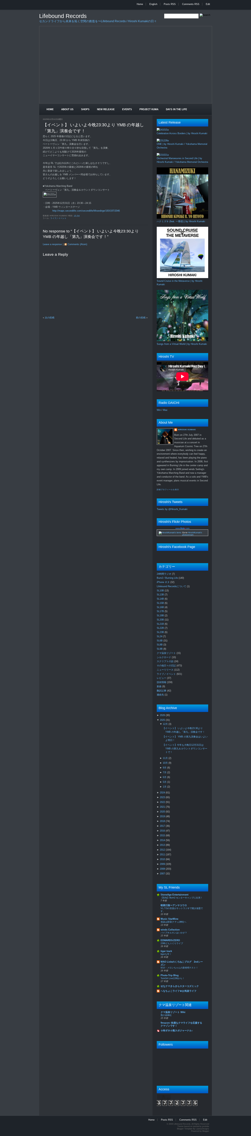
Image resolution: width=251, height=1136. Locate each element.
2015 (163, 835)
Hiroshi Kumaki (187, 430)
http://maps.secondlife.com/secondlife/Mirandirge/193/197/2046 (86, 210)
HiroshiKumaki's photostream (192, 533)
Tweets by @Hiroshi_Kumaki (172, 509)
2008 (163, 868)
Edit (208, 4)
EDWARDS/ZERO (170, 940)
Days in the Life (176, 109)
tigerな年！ (166, 954)
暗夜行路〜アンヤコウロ (174, 905)
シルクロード (164, 657)
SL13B (161, 594)
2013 (163, 845)
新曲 (159, 686)
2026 (163, 715)
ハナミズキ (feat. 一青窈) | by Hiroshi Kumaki (181, 221)
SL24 (160, 636)
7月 (165, 772)
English (153, 4)
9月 (165, 767)
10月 (165, 762)
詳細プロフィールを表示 (168, 490)
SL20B (161, 619)
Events (127, 109)
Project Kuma (148, 109)
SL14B (161, 598)
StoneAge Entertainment (174, 894)
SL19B (161, 615)
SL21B (161, 624)
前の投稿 (141, 317)
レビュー (162, 678)
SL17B (161, 611)
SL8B (160, 644)
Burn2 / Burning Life (168, 578)
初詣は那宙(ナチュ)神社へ (173, 922)
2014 (163, 840)
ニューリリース (165, 669)
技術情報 (162, 682)
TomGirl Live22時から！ (172, 978)
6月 (165, 777)
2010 (163, 859)
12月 (165, 724)
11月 (165, 758)
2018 (163, 821)
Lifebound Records (63, 16)
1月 (165, 786)
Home (140, 4)
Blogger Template (184, 1129)
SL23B (161, 632)
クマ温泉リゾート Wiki (173, 1012)
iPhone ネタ (163, 582)
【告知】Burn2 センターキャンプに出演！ (181, 897)
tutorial (196, 1126)
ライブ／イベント (58, 218)
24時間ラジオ (164, 573)
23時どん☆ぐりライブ (172, 943)
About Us (67, 109)
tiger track (166, 951)
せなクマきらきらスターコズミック (180, 986)
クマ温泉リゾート (167, 653)
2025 (163, 720)
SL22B (161, 628)
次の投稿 (49, 317)
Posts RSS (170, 4)
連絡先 (161, 694)
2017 (163, 826)
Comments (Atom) (77, 244)
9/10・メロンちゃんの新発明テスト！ (179, 967)
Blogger (205, 1131)
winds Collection (170, 929)
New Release (106, 109)
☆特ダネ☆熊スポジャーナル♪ (177, 1030)
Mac (165, 410)
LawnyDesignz (202, 1129)
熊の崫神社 (166, 1015)
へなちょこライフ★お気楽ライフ (178, 991)
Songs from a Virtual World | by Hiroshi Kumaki (182, 344)
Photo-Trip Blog (170, 975)
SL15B (161, 603)
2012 (163, 849)
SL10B (161, 590)
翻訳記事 (162, 690)
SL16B (161, 607)
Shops (85, 109)
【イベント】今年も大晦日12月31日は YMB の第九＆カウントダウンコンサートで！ (185, 748)
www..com (182, 528)
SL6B (160, 640)
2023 (163, 797)
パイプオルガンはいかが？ (174, 932)
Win (159, 410)
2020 (163, 811)
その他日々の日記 (167, 665)
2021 (163, 806)
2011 (163, 854)
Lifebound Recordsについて (172, 586)
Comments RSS (190, 4)
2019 (163, 816)
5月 (165, 782)
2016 (163, 830)
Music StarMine (169, 918)
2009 (163, 864)
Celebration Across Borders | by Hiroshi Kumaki (182, 133)
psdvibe (205, 1126)
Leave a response (52, 244)
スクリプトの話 (165, 661)
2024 (163, 792)
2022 (163, 802)
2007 (163, 873)
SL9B (160, 648)
